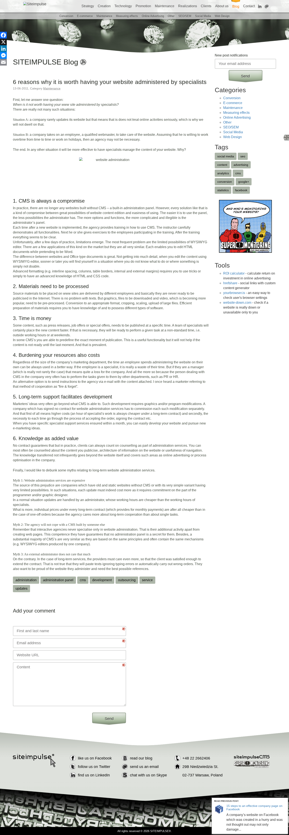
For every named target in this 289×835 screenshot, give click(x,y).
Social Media (203, 16)
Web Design (222, 16)
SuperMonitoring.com (252, 764)
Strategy (87, 6)
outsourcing (127, 580)
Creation (104, 6)
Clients (206, 6)
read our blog (141, 758)
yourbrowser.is (234, 293)
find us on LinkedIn (94, 775)
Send (109, 719)
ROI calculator (234, 273)
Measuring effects (127, 16)
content (222, 164)
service (147, 580)
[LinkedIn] (3, 48)
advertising (241, 164)
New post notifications (231, 55)
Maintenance (164, 6)
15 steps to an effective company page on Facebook (254, 807)
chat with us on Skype (148, 775)
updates (21, 588)
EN (286, 138)
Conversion (66, 16)
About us (221, 6)
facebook (241, 190)
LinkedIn (259, 6)
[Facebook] (3, 35)
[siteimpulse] (49, 4)
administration (26, 580)
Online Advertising (153, 16)
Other (171, 16)
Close (285, 800)
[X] (3, 41)
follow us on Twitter (94, 767)
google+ (243, 181)
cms (83, 580)
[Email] (3, 62)
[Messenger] (3, 55)
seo (242, 156)
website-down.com (237, 302)
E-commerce (85, 16)
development (102, 580)
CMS (252, 757)
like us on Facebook (95, 758)
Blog (235, 6)
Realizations (187, 6)
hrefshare (230, 283)
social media (225, 156)
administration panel (58, 580)
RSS (83, 62)
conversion (224, 181)
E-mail (266, 6)
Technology (123, 6)
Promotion (143, 6)
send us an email (144, 767)
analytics (223, 173)
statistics (223, 190)
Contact (249, 6)
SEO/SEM (184, 16)
